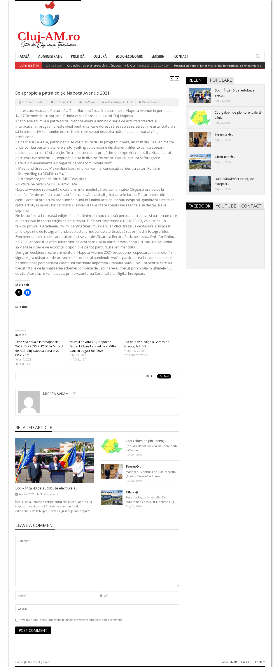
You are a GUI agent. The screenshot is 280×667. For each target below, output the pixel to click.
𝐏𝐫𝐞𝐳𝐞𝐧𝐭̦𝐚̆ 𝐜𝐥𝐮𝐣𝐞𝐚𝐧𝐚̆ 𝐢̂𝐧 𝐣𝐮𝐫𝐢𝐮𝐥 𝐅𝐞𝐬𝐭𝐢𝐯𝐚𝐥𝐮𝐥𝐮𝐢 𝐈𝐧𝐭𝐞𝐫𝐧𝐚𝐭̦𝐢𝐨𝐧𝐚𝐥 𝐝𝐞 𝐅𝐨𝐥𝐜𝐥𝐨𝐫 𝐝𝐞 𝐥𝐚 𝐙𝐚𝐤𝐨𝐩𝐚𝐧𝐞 (215, 65)
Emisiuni (158, 56)
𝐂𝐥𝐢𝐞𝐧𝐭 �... (133, 492)
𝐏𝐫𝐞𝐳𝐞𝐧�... (133, 466)
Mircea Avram (150, 102)
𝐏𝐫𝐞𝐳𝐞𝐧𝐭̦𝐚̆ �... (224, 134)
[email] (74, 393)
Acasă (25, 56)
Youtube (226, 206)
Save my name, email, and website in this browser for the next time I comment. (70, 620)
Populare (221, 80)
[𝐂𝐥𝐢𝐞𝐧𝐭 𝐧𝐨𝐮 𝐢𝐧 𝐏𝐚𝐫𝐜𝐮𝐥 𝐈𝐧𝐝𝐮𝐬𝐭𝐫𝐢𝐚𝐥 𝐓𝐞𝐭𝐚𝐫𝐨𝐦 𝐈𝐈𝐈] (115, 497)
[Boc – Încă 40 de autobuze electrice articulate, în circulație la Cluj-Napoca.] (58, 460)
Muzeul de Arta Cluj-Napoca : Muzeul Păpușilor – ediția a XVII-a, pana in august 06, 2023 (93, 346)
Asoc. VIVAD (229, 662)
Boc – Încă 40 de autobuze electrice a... (46, 488)
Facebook (199, 206)
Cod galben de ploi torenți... (146, 440)
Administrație (50, 56)
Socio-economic (129, 56)
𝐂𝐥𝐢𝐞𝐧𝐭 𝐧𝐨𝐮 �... (225, 156)
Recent (196, 80)
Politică (78, 56)
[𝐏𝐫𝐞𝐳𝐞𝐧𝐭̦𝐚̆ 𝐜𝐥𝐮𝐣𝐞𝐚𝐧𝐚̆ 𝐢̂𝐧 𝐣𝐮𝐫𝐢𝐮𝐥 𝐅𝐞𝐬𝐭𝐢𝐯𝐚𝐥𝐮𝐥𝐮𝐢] (115, 471)
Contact (181, 56)
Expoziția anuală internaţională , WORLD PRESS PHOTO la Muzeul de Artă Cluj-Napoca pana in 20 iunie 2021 (39, 348)
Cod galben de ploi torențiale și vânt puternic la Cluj (93, 65)
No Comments (63, 102)
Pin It (149, 376)
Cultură (100, 56)
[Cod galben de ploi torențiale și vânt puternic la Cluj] (115, 445)
